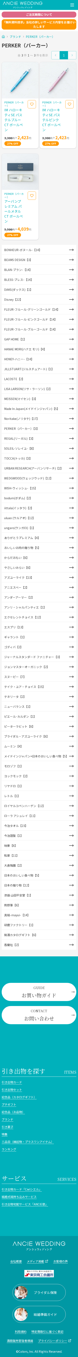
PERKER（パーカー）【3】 (21, 428)
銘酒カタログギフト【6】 (21, 935)
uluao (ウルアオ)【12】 (19, 518)
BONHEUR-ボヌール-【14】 (23, 250)
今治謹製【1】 (13, 836)
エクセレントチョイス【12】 (23, 617)
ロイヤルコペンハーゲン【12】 (24, 806)
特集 (4, 1134)
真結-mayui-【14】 (17, 915)
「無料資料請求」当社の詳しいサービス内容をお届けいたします (39, 24)
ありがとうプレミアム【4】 (22, 538)
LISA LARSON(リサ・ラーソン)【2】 (28, 389)
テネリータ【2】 (15, 697)
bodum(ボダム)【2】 (18, 498)
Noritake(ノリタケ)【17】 (21, 419)
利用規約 (20, 1331)
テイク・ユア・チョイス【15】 (24, 687)
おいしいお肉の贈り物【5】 (22, 548)
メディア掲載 (35, 1261)
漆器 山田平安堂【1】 (18, 895)
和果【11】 (11, 855)
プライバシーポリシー (52, 1341)
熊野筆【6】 (12, 905)
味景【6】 (10, 845)
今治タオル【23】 (16, 826)
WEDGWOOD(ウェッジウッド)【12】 (28, 478)
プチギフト (9, 1104)
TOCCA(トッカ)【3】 (18, 458)
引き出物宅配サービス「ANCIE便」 (25, 1204)
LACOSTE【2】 (14, 379)
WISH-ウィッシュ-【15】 (20, 488)
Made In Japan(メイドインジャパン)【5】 (32, 409)
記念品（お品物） (13, 1112)
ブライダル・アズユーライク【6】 (26, 736)
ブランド (15, 37)
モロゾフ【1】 (13, 766)
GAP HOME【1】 (15, 339)
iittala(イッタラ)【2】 (19, 508)
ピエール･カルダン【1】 (20, 716)
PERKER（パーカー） (40, 37)
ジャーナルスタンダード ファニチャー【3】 (33, 657)
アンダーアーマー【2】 (19, 597)
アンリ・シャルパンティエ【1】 (25, 607)
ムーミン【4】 (13, 746)
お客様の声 (60, 1261)
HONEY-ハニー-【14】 (19, 359)
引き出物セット (12, 1090)
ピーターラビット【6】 (19, 726)
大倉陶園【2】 (13, 865)
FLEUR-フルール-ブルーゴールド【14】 (30, 329)
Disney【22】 (13, 299)
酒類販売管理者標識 (20, 1341)
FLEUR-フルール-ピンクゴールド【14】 (30, 319)
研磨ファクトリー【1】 (19, 925)
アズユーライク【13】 (19, 577)
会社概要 (16, 1261)
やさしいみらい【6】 (18, 567)
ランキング (9, 1149)
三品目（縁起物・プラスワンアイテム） (28, 1142)
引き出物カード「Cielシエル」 (22, 1189)
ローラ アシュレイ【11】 (20, 816)
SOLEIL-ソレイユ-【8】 (19, 448)
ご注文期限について (39, 14)
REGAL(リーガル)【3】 (19, 438)
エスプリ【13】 (14, 627)
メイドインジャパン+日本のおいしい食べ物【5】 (36, 756)
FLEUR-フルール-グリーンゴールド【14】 (32, 309)
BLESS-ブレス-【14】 (18, 280)
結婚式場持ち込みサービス (19, 1197)
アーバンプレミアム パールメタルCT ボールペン (13, 211)
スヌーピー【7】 (15, 677)
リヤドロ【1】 (13, 786)
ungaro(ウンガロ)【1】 (20, 528)
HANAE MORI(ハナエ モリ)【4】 (25, 349)
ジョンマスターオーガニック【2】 (27, 667)
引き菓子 (7, 1127)
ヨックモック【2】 (16, 776)
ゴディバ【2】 (13, 647)
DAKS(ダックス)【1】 (18, 289)
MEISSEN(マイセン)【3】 (21, 399)
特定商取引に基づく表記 (47, 1331)
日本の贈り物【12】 (17, 885)
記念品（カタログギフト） (19, 1097)
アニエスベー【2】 (16, 587)
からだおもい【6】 (16, 558)
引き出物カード (12, 1082)
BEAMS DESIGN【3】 (18, 260)
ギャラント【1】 (15, 637)
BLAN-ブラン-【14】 (18, 270)
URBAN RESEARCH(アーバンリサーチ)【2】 (33, 468)
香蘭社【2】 (12, 945)
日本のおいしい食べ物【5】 (22, 875)
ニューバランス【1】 (18, 706)
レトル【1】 (12, 796)
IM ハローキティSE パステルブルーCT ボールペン (13, 119)
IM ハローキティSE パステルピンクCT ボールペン (51, 119)
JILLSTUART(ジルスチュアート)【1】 (29, 369)
